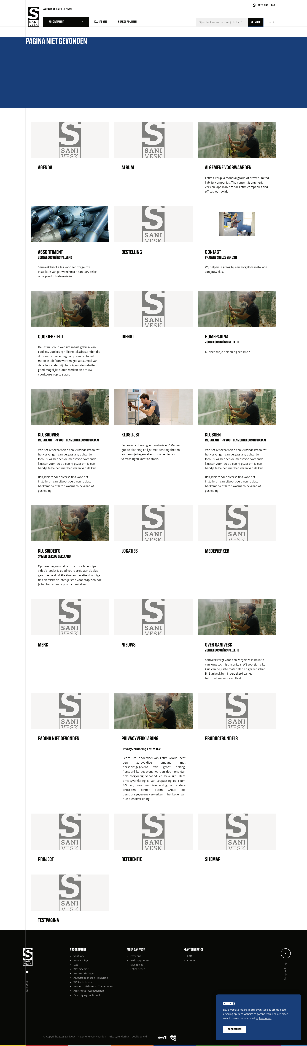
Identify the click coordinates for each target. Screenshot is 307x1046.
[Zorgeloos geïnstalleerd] (33, 17)
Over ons (135, 956)
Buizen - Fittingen (84, 973)
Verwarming (81, 960)
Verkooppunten (139, 960)
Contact (191, 960)
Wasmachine (81, 969)
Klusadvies (136, 964)
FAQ (189, 956)
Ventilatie (79, 956)
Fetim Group (137, 969)
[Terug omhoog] (286, 953)
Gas (76, 964)
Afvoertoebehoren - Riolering (91, 977)
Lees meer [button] (265, 1018)
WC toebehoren (83, 982)
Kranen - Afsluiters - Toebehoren (93, 986)
